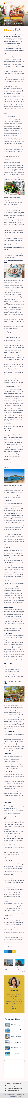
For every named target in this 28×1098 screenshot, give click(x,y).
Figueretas (19, 176)
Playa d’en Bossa (8, 178)
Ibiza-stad (18, 18)
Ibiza (13, 18)
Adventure (7, 18)
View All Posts (14, 1011)
